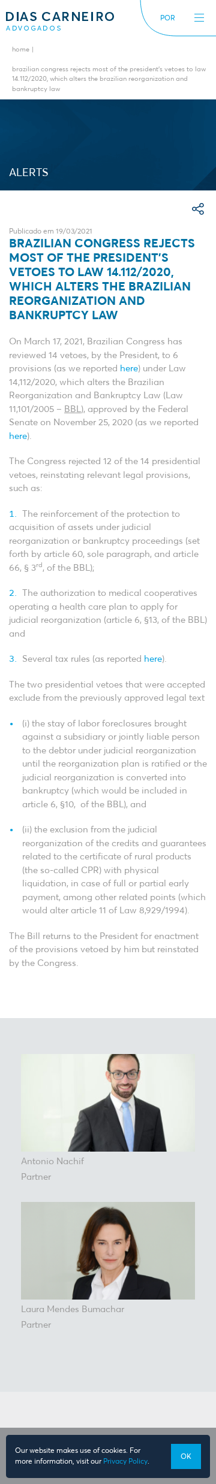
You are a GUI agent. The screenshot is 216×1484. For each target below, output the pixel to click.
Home (20, 50)
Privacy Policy (125, 1461)
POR (167, 18)
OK (186, 1457)
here (129, 368)
